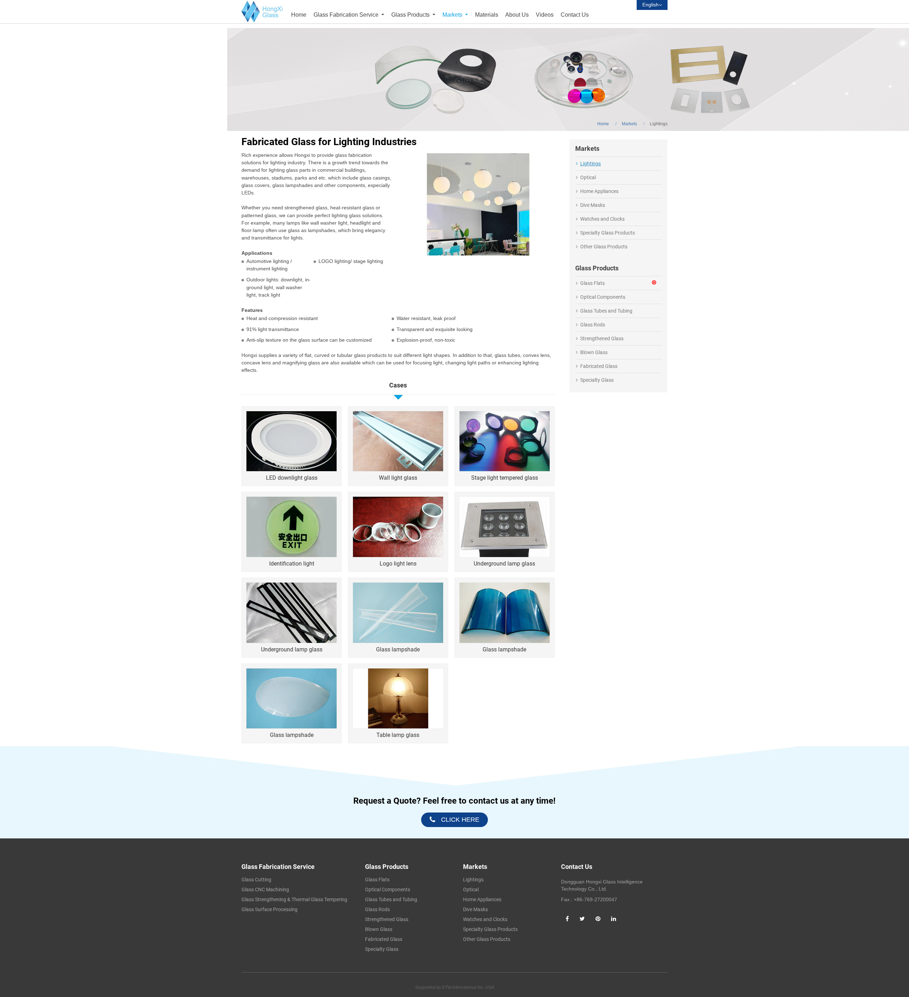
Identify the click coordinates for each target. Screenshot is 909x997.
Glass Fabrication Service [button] (347, 15)
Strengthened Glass (602, 338)
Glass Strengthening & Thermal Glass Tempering (294, 899)
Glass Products (386, 866)
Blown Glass (594, 352)
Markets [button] (453, 15)
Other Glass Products (603, 246)
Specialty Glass (597, 380)
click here (460, 819)
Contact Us (575, 15)
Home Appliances (599, 191)
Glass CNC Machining (265, 889)
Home (298, 15)
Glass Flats (592, 283)
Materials (486, 15)
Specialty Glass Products (607, 233)
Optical (588, 177)
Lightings (590, 163)
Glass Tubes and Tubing (606, 311)
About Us (517, 15)
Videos (545, 15)
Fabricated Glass (598, 366)
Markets (629, 123)
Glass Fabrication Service (278, 866)
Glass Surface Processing (269, 909)
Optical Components (602, 297)
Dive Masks (592, 205)
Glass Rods (592, 324)
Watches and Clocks (602, 219)
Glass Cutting (256, 879)
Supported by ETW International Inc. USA (454, 987)
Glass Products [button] (410, 15)
